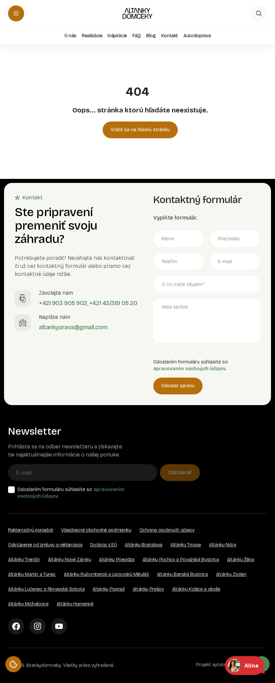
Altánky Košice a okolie (196, 589)
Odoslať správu (178, 386)
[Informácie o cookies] (13, 664)
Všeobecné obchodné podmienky (96, 530)
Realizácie (92, 36)
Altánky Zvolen (231, 574)
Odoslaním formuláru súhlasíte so (70, 493)
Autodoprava (197, 36)
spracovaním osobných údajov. (189, 369)
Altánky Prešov (148, 589)
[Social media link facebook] (16, 626)
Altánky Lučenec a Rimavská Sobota (46, 589)
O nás (70, 36)
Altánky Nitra (222, 545)
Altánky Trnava (185, 545)
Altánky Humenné (75, 604)
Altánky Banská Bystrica (182, 574)
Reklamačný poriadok (30, 530)
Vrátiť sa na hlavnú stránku (140, 130)
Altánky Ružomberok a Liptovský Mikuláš (106, 574)
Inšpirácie (117, 36)
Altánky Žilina (240, 560)
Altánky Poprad (108, 589)
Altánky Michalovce (28, 604)
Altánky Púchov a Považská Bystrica (181, 560)
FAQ (136, 36)
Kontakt (169, 36)
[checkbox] (11, 489)
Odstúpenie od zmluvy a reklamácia (45, 545)
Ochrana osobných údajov (167, 530)
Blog (151, 36)
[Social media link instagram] (38, 626)
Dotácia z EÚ (103, 545)
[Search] (259, 13)
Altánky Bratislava (143, 545)
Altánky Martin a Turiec (32, 574)
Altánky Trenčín (24, 560)
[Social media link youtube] (59, 626)
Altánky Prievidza (116, 560)
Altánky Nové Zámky (69, 560)
